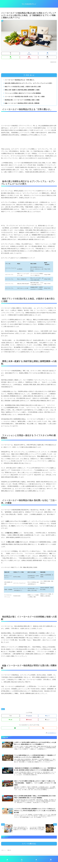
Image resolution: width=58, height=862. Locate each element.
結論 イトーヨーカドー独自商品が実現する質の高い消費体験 (22, 103)
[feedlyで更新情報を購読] (15, 727)
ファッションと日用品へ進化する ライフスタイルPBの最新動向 (23, 93)
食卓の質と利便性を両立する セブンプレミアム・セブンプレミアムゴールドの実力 (28, 83)
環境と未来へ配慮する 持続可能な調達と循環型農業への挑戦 (22, 90)
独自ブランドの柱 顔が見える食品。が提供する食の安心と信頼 (23, 86)
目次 (27, 75)
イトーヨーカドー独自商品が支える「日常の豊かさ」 (20, 80)
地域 (3, 709)
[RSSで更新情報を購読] (43, 727)
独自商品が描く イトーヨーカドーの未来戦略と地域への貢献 (22, 100)
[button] (47, 57)
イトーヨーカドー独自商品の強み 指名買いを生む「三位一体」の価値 (24, 96)
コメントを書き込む (29, 844)
